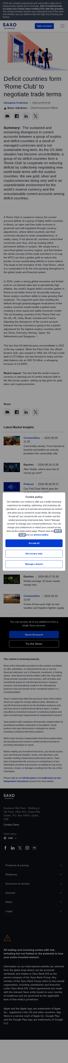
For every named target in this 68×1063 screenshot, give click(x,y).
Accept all (34, 543)
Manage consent (34, 564)
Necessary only (34, 553)
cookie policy (27, 534)
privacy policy (49, 534)
